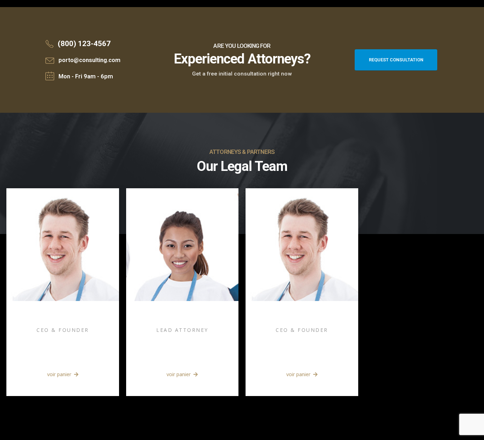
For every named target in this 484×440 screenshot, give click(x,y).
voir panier (60, 374)
